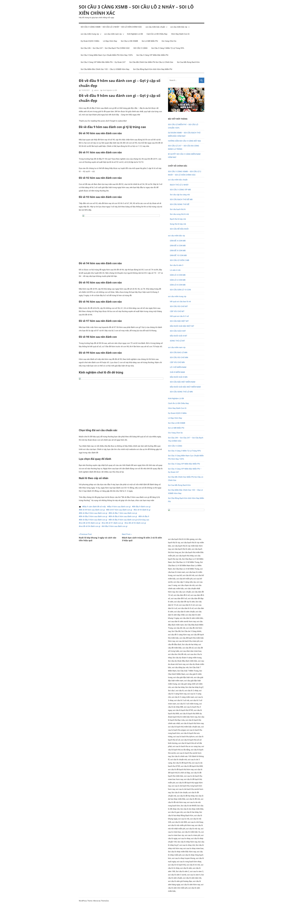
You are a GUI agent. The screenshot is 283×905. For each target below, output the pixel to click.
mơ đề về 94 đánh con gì (90, 526)
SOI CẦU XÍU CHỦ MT (179, 306)
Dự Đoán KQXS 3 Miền (90, 41)
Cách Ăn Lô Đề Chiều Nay (157, 34)
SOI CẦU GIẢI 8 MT (178, 331)
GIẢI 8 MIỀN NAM (177, 372)
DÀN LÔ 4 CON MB (177, 275)
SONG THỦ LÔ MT (177, 341)
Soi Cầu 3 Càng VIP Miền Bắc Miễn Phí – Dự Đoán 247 (103, 62)
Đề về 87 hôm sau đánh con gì (119, 510)
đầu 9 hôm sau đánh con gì (119, 506)
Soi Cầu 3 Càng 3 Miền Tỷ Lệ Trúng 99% (167, 48)
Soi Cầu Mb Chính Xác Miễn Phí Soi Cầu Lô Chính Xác (151, 62)
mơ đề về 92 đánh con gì (136, 523)
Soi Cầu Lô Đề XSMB (129, 41)
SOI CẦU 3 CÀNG (140, 48)
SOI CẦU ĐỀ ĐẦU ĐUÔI (179, 229)
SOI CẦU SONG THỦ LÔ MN (181, 392)
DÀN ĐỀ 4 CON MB (178, 241)
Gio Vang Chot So (169, 41)
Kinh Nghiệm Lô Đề (135, 34)
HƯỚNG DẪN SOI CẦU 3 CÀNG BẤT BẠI (184, 141)
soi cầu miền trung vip (90, 34)
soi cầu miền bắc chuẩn (155, 27)
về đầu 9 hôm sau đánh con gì (115, 526)
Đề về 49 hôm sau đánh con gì (92, 510)
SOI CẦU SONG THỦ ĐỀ (179, 204)
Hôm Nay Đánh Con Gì (180, 34)
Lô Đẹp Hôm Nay (110, 41)
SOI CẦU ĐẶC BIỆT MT (179, 321)
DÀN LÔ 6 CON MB (177, 280)
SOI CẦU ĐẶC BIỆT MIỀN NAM (182, 382)
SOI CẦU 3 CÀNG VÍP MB (180, 189)
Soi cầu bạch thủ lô (178, 209)
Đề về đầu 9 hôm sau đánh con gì (93, 520)
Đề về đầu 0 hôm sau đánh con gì (93, 513)
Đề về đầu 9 (144, 516)
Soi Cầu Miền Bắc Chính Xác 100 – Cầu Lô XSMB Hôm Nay (105, 69)
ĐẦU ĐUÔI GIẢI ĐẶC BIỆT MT (182, 326)
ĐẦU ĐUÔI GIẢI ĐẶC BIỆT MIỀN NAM (185, 387)
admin (96, 90)
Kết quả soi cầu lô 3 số (179, 316)
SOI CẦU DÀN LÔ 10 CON (180, 290)
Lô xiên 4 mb (175, 270)
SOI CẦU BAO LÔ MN (178, 352)
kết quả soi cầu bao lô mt (180, 301)
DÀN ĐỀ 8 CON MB (178, 250)
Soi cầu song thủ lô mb (179, 214)
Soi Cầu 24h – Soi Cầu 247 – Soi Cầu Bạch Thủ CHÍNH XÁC (105, 48)
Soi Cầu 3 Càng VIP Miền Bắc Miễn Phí (152, 55)
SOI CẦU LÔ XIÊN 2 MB (179, 260)
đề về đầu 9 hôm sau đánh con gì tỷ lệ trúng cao (129, 520)
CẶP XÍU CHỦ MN (177, 362)
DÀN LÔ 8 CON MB (177, 285)
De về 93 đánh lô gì (142, 510)
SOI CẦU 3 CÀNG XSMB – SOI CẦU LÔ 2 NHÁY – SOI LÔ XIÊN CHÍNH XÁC (111, 27)
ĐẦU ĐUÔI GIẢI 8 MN (178, 377)
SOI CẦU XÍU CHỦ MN (179, 357)
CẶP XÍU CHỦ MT (177, 311)
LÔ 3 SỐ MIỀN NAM (178, 367)
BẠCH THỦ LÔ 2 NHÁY (179, 185)
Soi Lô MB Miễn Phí (150, 41)
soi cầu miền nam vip (113, 34)
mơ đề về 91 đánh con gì (113, 523)
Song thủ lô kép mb (178, 224)
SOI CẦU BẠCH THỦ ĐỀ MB (181, 199)
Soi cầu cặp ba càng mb (180, 194)
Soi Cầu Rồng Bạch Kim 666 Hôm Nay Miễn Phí (152, 69)
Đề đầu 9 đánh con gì (141, 506)
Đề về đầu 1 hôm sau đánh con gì (123, 513)
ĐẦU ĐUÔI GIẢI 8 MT (178, 336)
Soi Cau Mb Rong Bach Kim (188, 62)
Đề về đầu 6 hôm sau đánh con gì (123, 516)
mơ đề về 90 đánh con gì (90, 523)
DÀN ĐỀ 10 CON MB (178, 255)
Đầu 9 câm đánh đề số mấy (94, 506)
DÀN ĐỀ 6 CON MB (178, 245)
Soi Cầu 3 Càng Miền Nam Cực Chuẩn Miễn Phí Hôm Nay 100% (107, 55)
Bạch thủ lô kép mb (178, 219)
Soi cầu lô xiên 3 (176, 265)
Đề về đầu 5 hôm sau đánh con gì (93, 516)
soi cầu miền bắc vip (178, 27)
